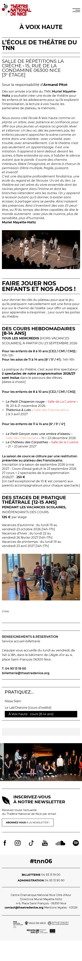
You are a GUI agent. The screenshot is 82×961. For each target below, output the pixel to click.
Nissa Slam (13, 701)
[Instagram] (17, 843)
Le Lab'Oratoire (28, 707)
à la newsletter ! (28, 822)
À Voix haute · (31, 714)
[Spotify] (75, 843)
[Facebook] (5, 843)
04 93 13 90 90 (54, 880)
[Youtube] (45, 843)
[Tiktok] (31, 843)
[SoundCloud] (60, 843)
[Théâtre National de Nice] (16, 14)
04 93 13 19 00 (50, 874)
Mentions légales (55, 907)
